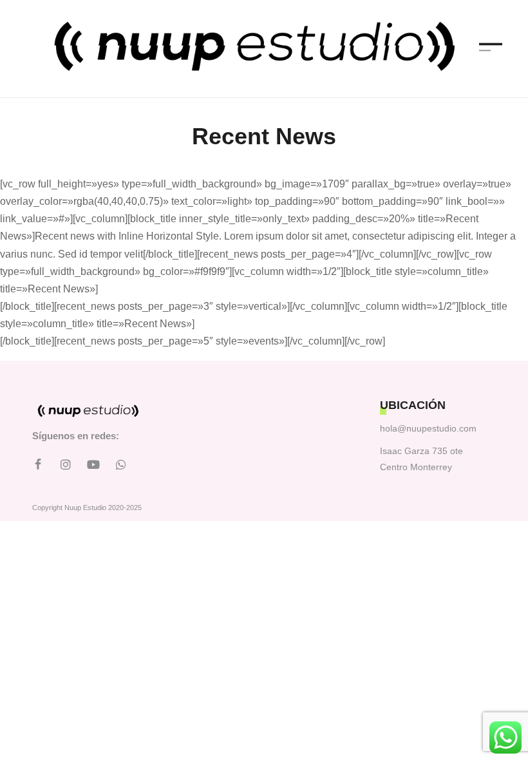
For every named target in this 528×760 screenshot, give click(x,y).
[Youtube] (93, 464)
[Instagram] (65, 464)
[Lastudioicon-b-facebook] (38, 464)
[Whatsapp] (121, 464)
